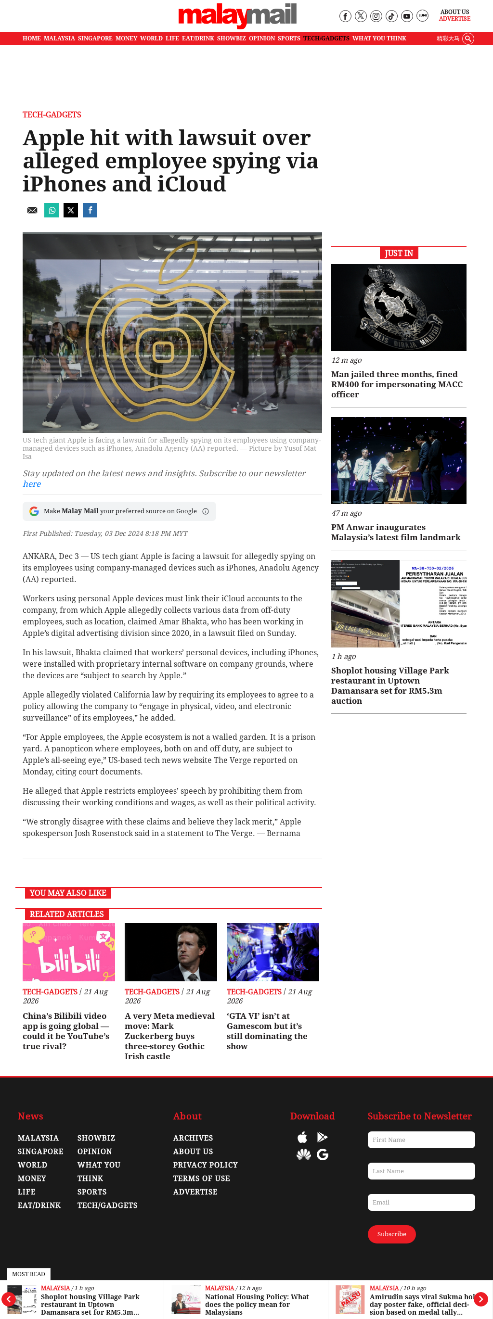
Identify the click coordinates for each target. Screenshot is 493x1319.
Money (32, 1178)
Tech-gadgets (52, 114)
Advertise (454, 18)
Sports (92, 1192)
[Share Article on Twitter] (71, 214)
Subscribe (391, 1234)
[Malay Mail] (238, 27)
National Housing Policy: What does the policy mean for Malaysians (257, 1304)
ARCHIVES (193, 1138)
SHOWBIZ (231, 38)
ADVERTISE (195, 1192)
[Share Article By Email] (32, 214)
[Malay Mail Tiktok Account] (391, 16)
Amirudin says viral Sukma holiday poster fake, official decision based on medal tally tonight (425, 1304)
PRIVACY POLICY (205, 1165)
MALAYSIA (59, 38)
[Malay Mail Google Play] (322, 1144)
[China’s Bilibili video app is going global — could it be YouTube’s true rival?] (69, 952)
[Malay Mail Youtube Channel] (406, 16)
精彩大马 (448, 38)
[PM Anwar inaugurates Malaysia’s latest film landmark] (399, 460)
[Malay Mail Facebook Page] (345, 16)
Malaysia (55, 1288)
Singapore (41, 1151)
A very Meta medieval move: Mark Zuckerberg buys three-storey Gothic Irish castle (170, 1036)
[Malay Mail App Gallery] (304, 1161)
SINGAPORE (95, 38)
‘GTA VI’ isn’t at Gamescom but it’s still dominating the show (267, 1031)
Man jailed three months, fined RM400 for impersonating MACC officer (397, 384)
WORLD (151, 38)
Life (27, 1192)
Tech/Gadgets (108, 1205)
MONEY (126, 38)
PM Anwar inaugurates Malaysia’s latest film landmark (396, 532)
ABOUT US (193, 1151)
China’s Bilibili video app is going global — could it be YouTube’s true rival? (66, 1031)
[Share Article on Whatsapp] (51, 214)
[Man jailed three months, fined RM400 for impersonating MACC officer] (399, 307)
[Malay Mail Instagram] (375, 16)
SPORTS (289, 38)
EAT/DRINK (198, 38)
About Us (455, 12)
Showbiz (97, 1138)
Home (32, 38)
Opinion (95, 1151)
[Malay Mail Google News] (322, 1161)
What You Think (379, 38)
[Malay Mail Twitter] (360, 16)
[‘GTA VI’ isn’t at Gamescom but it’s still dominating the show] (273, 952)
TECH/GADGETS (326, 38)
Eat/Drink (39, 1205)
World (33, 1165)
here (31, 484)
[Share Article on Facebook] (90, 214)
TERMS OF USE (201, 1178)
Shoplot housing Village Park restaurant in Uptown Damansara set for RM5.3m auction (90, 1304)
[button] (205, 511)
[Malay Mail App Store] (302, 1144)
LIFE (172, 38)
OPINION (262, 38)
